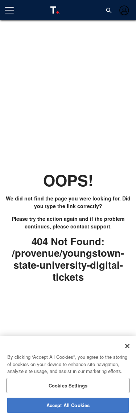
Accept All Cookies (68, 405)
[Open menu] (12, 10)
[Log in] (123, 10)
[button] (109, 10)
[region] (68, 377)
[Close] (127, 346)
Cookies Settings (68, 385)
